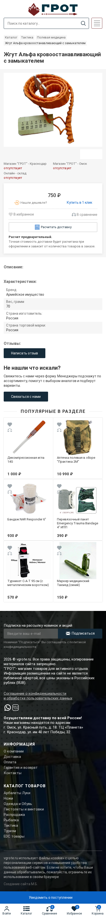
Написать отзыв (24, 353)
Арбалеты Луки (17, 793)
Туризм (10, 831)
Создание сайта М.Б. (21, 884)
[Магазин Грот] (53, 8)
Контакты (12, 773)
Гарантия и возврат (21, 767)
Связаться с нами (26, 397)
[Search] (83, 23)
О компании (14, 751)
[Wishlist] (9, 425)
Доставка (12, 756)
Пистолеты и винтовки (24, 809)
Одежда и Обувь (18, 804)
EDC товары (14, 836)
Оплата (10, 762)
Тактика (11, 825)
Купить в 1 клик (79, 202)
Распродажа (14, 814)
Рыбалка (11, 820)
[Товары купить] (91, 154)
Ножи (8, 798)
